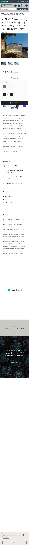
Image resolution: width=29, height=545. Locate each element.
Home (2, 13)
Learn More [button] (6, 538)
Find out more (14, 362)
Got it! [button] (14, 542)
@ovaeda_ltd (14, 326)
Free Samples (22, 9)
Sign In (19, 1)
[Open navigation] (26, 5)
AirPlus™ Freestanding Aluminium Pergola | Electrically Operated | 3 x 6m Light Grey (14, 14)
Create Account (24, 1)
